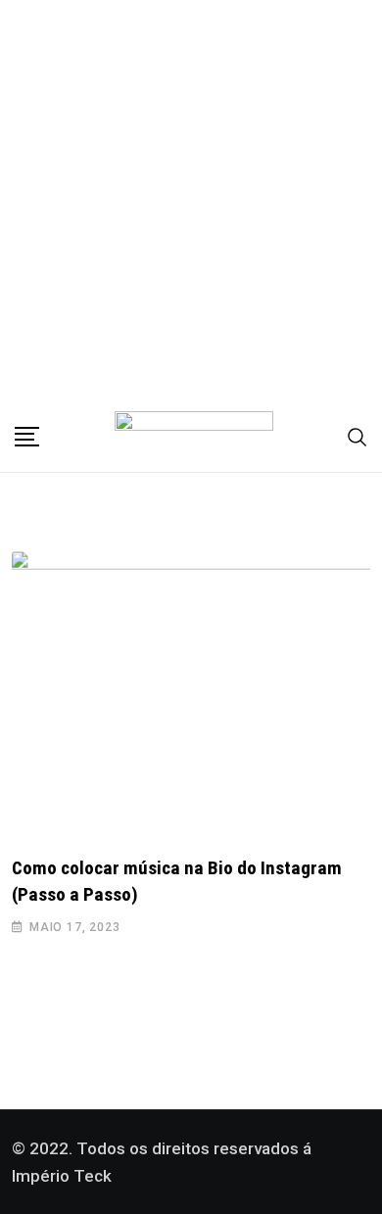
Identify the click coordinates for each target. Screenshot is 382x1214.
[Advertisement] (191, 201)
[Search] (357, 436)
